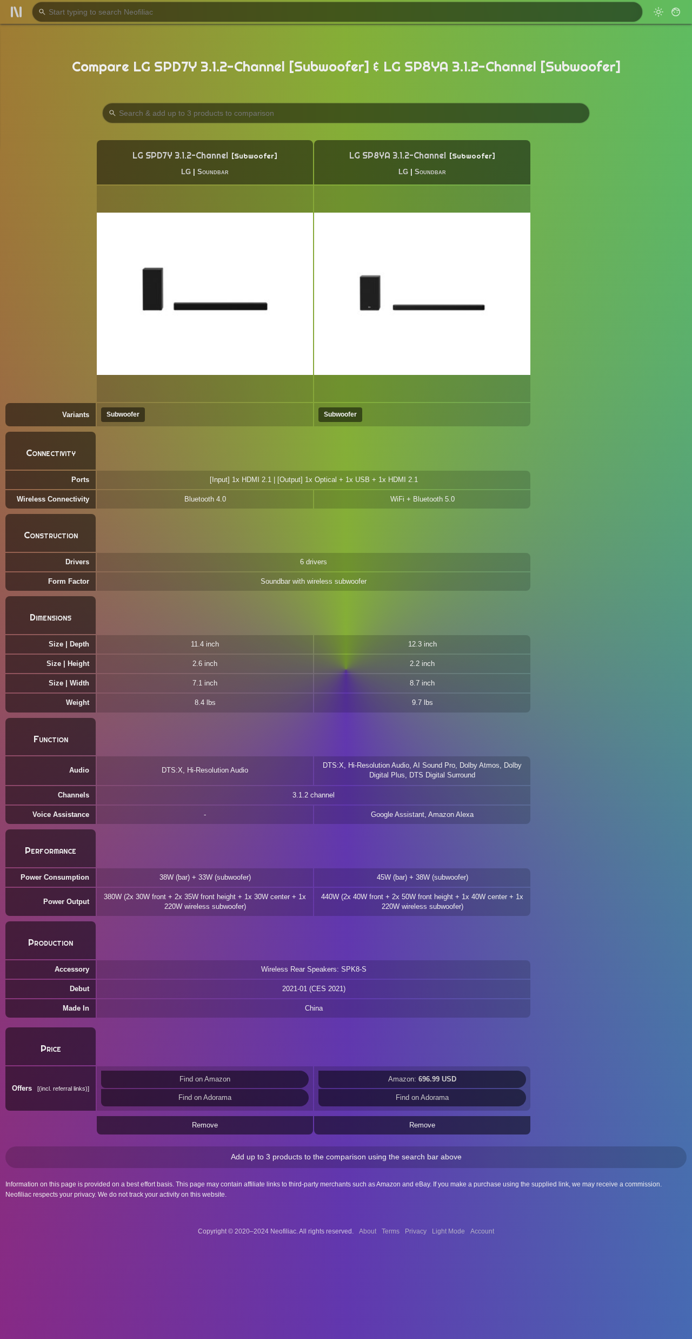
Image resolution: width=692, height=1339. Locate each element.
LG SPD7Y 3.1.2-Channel (180, 155)
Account (482, 1231)
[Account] (675, 11)
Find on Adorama (204, 1097)
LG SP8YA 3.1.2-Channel (397, 155)
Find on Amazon (204, 1079)
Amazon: (422, 1079)
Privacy (416, 1231)
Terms (391, 1231)
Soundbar (213, 172)
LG (186, 172)
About (367, 1231)
